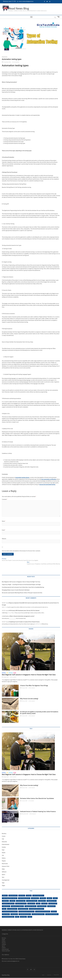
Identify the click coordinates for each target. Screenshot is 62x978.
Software (4, 871)
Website (4, 538)
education (43, 898)
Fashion (4, 847)
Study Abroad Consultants (51, 914)
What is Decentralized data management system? (22, 616)
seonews (54, 911)
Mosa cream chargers (31, 900)
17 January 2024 (24, 800)
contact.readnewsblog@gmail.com (25, 1)
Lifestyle (12, 900)
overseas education (23, 908)
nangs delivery (6, 906)
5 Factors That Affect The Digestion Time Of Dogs (34, 685)
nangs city (44, 903)
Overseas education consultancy (10, 911)
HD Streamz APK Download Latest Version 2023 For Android (24, 610)
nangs (38, 903)
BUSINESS (21, 895)
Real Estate (5, 863)
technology (23, 916)
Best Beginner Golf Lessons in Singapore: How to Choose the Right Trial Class (21, 581)
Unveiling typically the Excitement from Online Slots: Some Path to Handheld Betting (23, 587)
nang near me (31, 903)
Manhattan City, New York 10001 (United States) (13, 958)
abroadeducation (13, 895)
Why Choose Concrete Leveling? (29, 698)
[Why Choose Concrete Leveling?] (10, 704)
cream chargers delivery (24, 898)
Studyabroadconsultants (8, 916)
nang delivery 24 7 (51, 900)
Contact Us (49, 974)
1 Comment (31, 800)
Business (4, 672)
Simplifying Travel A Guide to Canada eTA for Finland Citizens (24, 621)
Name (4, 521)
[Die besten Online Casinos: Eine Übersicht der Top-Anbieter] (10, 804)
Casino (3, 836)
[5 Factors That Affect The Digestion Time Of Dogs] (10, 691)
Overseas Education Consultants (26, 911)
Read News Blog (19, 8)
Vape (3, 882)
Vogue (3, 885)
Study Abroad (6, 914)
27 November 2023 (7, 62)
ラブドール (5, 602)
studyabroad (14, 914)
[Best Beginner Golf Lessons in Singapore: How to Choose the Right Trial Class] (31, 651)
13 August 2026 (6, 677)
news (4, 908)
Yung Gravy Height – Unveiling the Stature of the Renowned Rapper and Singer (21, 584)
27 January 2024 (24, 715)
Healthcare (5, 900)
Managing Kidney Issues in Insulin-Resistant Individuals (16, 590)
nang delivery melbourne (8, 903)
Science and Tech (6, 950)
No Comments (16, 62)
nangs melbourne (41, 906)
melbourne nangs (20, 900)
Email (3, 530)
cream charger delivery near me (9, 898)
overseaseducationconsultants (42, 911)
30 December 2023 (24, 813)
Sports (3, 874)
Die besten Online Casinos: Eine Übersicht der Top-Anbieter (37, 798)
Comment (4, 499)
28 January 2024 (24, 700)
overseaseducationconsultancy (36, 908)
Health (3, 852)
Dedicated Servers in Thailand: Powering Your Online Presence (38, 811)
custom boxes (35, 898)
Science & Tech (5, 866)
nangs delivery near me (30, 906)
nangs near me (51, 906)
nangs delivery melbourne (17, 906)
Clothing (29, 895)
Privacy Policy (56, 974)
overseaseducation (12, 908)
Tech (3, 877)
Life (7, 672)
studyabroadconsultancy (25, 914)
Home (43, 974)
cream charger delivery (38, 895)
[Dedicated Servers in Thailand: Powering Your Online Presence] (10, 817)
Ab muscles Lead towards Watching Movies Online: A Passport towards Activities (22, 592)
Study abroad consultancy (38, 914)
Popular (11, 672)
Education (4, 56)
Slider (14, 672)
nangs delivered (52, 903)
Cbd (3, 839)
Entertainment (5, 844)
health (55, 898)
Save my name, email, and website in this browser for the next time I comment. (21, 550)
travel (30, 916)
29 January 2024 (24, 687)
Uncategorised (5, 880)
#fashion (5, 895)
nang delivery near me (20, 903)
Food (3, 850)
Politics (4, 858)
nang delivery (42, 900)
